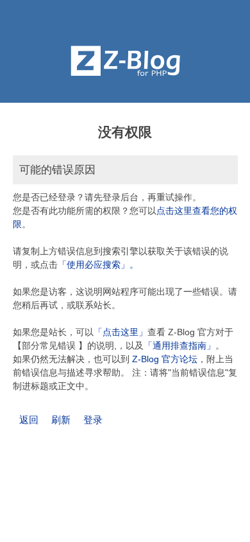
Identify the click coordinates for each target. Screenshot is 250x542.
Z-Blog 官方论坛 (164, 359)
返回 (28, 419)
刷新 (61, 419)
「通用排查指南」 (179, 345)
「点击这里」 (120, 332)
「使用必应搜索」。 (98, 264)
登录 (93, 419)
